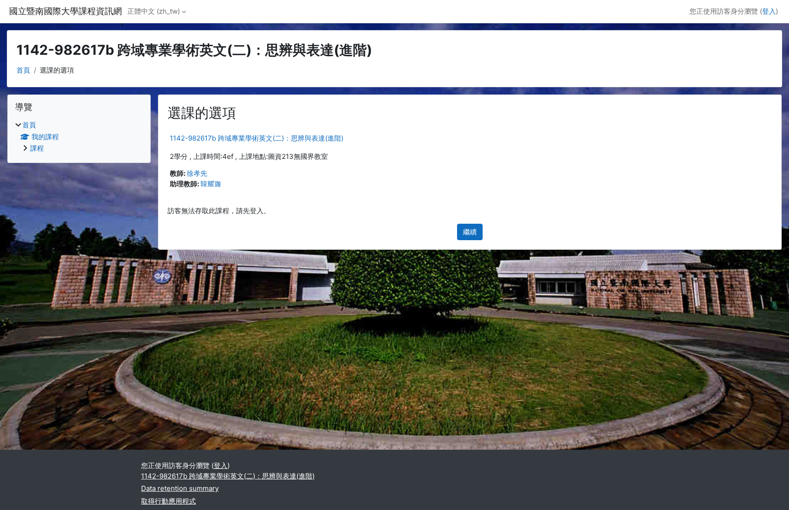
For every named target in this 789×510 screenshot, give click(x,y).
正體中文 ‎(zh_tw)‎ (153, 11)
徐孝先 (197, 173)
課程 (37, 148)
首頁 (23, 70)
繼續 (470, 231)
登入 (769, 11)
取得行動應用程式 (168, 501)
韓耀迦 (210, 183)
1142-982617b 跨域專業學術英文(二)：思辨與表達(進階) (256, 138)
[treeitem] (79, 137)
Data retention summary (180, 488)
